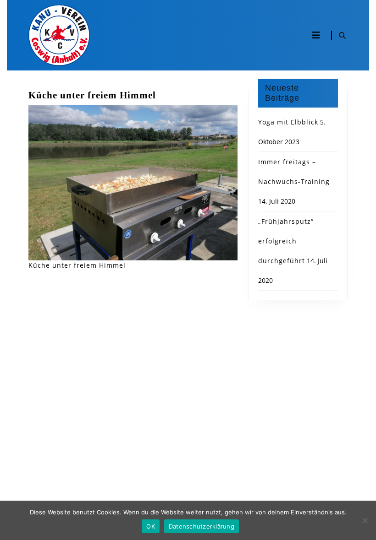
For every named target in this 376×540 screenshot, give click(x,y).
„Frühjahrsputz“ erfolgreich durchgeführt (286, 241)
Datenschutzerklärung (201, 526)
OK (150, 526)
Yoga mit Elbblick (288, 122)
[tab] (316, 35)
